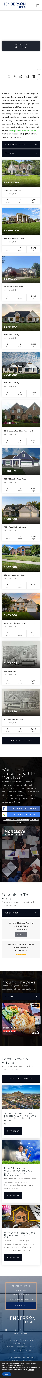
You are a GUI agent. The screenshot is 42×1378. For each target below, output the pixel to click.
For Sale (10, 153)
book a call (21, 1305)
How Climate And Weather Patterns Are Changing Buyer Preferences (18, 1172)
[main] (21, 643)
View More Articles (21, 1079)
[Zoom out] (39, 74)
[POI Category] (8, 76)
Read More (13, 1131)
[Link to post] (21, 1097)
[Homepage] (14, 5)
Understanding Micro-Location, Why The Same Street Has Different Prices (20, 1117)
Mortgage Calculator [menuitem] (21, 1299)
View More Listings (21, 741)
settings (31, 1370)
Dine (10, 996)
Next (38, 1020)
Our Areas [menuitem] (21, 1290)
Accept (7, 1374)
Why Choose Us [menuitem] (21, 1295)
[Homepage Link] (21, 1320)
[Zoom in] (39, 71)
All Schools (12, 913)
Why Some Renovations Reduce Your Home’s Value (19, 1235)
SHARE (36, 1005)
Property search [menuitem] (21, 1286)
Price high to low (15, 144)
